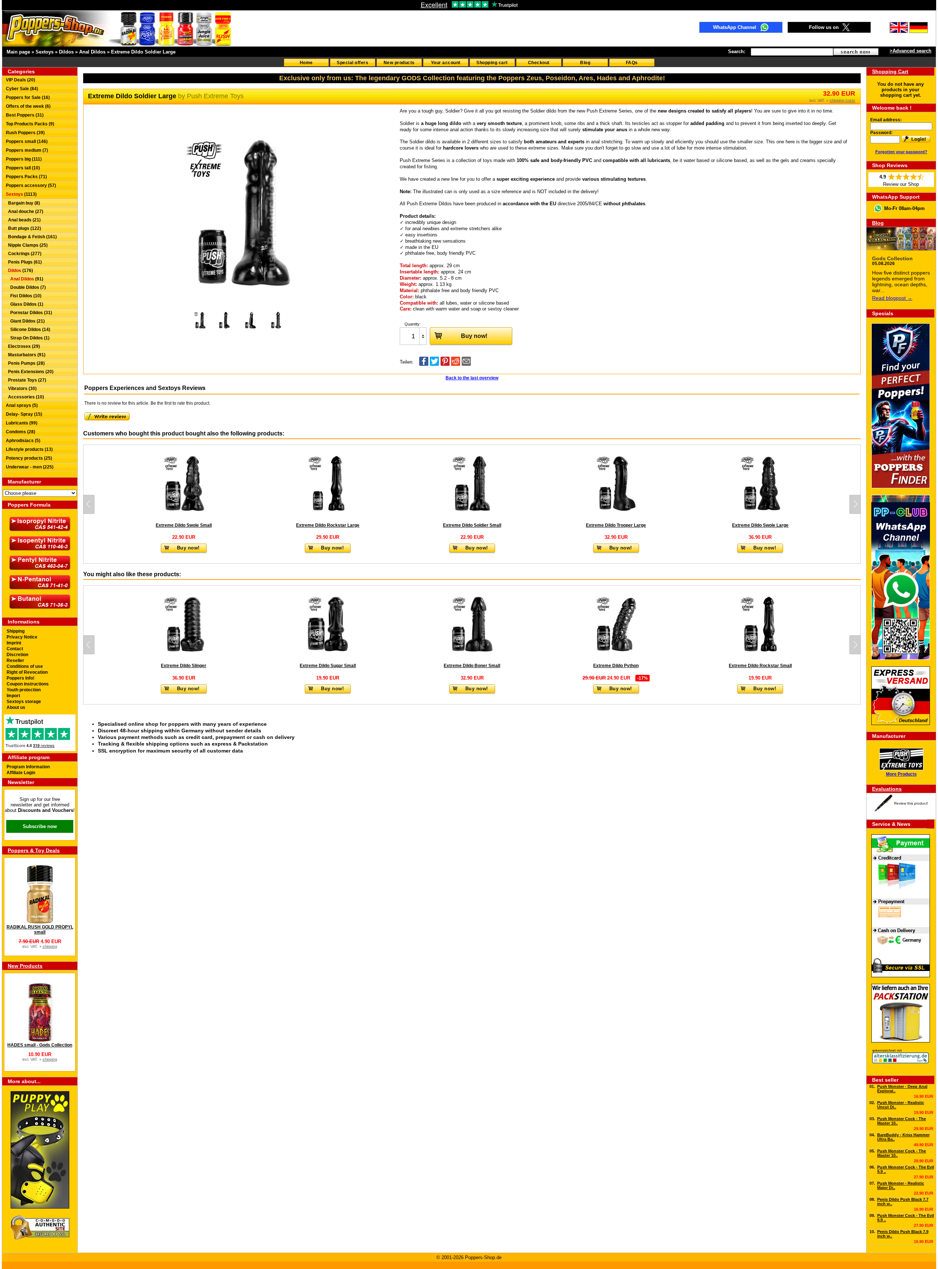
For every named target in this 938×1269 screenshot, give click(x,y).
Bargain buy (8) (23, 203)
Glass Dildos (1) (24, 304)
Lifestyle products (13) (29, 449)
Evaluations (887, 789)
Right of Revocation (27, 672)
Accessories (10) (25, 397)
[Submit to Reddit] (455, 364)
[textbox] (792, 52)
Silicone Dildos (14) (28, 329)
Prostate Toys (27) (26, 380)
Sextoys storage (24, 701)
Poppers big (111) (24, 159)
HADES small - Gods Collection (39, 1045)
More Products (901, 774)
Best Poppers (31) (25, 115)
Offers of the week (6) (28, 106)
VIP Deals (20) (20, 79)
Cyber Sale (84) (22, 88)
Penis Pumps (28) (25, 363)
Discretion (17, 654)
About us (16, 707)
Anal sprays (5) (22, 405)
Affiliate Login (21, 772)
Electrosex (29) (23, 346)
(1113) (21, 194)
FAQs (632, 62)
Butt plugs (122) (23, 228)
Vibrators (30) (21, 388)
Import (13, 695)
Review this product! (911, 803)
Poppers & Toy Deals (34, 850)
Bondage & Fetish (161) (31, 236)
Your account (446, 62)
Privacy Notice (22, 637)
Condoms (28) (20, 431)
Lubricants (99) (21, 423)
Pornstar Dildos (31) (29, 312)
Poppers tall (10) (23, 167)
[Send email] (466, 364)
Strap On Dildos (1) (27, 338)
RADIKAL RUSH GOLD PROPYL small (40, 929)
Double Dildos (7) (26, 287)
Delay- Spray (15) (24, 414)
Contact (15, 648)
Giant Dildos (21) (25, 321)
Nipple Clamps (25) (27, 245)
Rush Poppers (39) (25, 132)
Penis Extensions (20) (29, 371)
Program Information (28, 766)
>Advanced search (910, 51)
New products (399, 62)
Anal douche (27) (24, 211)
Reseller (15, 660)
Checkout (539, 62)
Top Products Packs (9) (30, 123)
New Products (25, 966)
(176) (20, 270)
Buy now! (474, 336)
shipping (50, 946)
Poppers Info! (20, 678)
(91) (26, 279)
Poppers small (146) (27, 141)
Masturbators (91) (25, 354)
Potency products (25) (29, 458)
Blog (585, 62)
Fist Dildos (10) (23, 295)
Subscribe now (40, 826)
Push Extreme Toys (215, 96)
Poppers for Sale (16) (28, 97)
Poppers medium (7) (27, 150)
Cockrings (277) (23, 253)
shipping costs (842, 100)
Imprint (14, 642)
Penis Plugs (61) (24, 262)
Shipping (16, 631)
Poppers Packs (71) (26, 176)
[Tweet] (434, 364)
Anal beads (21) (23, 219)
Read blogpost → (892, 298)
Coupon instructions (28, 684)
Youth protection (24, 689)
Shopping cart (492, 62)
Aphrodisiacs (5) (23, 440)
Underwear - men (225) (29, 467)
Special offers (352, 62)
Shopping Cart (890, 71)
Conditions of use (25, 666)
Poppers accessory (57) (31, 185)
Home (306, 62)
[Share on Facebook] (423, 364)
